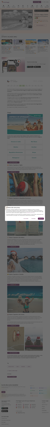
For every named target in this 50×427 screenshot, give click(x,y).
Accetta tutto (41, 218)
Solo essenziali (26, 218)
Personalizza (33, 218)
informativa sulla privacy (30, 212)
